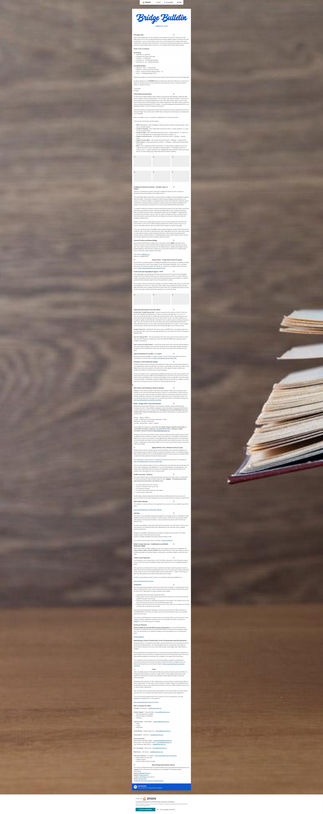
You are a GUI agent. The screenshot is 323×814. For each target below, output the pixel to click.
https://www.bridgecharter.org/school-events (146, 702)
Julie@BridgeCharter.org (159, 744)
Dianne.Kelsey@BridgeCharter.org (163, 740)
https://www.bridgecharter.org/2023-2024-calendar (148, 510)
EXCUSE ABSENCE (139, 637)
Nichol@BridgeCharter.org (160, 748)
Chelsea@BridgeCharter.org (163, 731)
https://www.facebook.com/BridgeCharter (151, 781)
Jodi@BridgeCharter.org (156, 752)
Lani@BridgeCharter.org (154, 708)
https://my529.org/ (167, 540)
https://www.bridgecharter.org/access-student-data (148, 461)
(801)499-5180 (142, 779)
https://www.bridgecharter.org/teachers (166, 755)
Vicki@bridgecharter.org (156, 735)
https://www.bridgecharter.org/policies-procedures (148, 400)
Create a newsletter (145, 809)
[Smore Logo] (146, 2)
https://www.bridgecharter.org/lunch (143, 581)
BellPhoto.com (146, 254)
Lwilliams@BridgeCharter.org (161, 721)
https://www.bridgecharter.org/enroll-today (165, 358)
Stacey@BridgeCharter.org (162, 431)
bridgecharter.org (144, 775)
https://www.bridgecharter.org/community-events (151, 268)
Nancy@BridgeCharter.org (164, 742)
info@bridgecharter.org (144, 773)
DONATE (136, 621)
